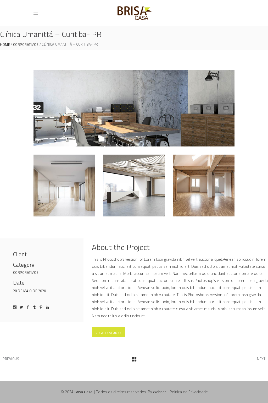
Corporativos (26, 44)
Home (5, 44)
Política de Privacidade (189, 391)
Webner (159, 391)
